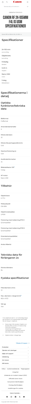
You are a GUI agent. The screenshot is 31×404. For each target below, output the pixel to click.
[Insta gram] (11, 396)
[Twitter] (19, 396)
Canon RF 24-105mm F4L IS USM (11, 34)
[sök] (7, 2)
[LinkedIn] (15, 396)
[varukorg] (2, 2)
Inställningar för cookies (15, 388)
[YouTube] (24, 396)
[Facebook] (7, 396)
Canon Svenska (15, 393)
